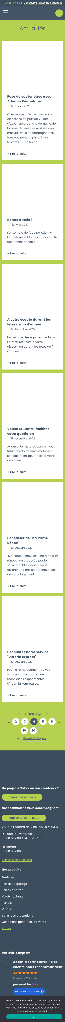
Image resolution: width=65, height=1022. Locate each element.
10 (24, 730)
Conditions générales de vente (24, 922)
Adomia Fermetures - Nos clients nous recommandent (37, 964)
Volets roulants (12, 896)
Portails (7, 902)
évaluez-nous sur (27, 991)
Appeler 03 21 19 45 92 (23, 818)
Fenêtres (8, 877)
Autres (6, 928)
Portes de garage (14, 884)
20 (33, 730)
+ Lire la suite (17, 153)
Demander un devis (22, 797)
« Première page (30, 713)
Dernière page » (34, 738)
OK (34, 1016)
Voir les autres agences (17, 859)
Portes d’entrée (12, 890)
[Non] (60, 1009)
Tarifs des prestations (17, 915)
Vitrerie (7, 909)
